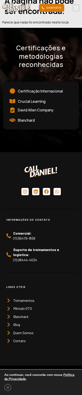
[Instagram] (25, 191)
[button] (76, 8)
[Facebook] (46, 191)
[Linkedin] (35, 191)
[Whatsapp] (57, 191)
